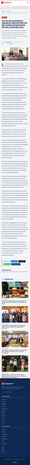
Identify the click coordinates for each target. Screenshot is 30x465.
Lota (3, 445)
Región (3, 450)
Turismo (3, 422)
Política (3, 413)
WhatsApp (7, 264)
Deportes (4, 404)
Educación (4, 406)
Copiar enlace (15, 264)
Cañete (3, 431)
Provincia (4, 415)
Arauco (3, 429)
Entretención (4, 408)
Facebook (14, 261)
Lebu (3, 441)
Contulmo (4, 436)
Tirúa (3, 452)
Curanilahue (4, 438)
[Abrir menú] (27, 2)
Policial (3, 411)
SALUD (8, 11)
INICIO (3, 11)
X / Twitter (21, 261)
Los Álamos (4, 443)
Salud (4, 17)
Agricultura (4, 399)
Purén (3, 447)
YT (9, 392)
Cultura (3, 401)
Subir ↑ (15, 462)
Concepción (4, 434)
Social (3, 420)
